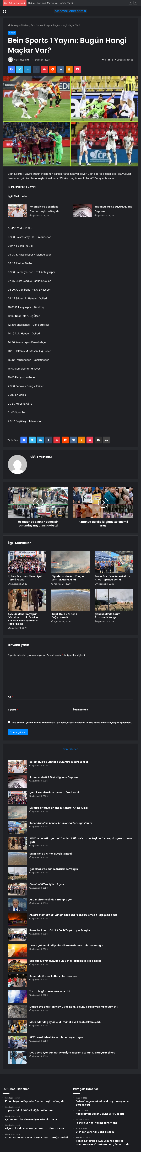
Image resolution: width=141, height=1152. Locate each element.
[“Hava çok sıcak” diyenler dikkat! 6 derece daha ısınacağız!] (17, 950)
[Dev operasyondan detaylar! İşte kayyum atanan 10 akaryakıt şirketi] (17, 1057)
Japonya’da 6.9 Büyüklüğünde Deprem (53, 777)
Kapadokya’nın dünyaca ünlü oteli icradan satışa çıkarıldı (65, 961)
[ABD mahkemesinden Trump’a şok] (17, 904)
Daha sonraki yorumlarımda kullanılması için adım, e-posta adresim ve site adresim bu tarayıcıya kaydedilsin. (71, 722)
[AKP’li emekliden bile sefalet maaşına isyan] (17, 1042)
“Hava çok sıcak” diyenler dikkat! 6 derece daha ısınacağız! (66, 945)
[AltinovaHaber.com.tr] (70, 11)
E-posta (13, 709)
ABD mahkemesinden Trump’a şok (50, 899)
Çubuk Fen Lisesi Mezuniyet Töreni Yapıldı (50, 3)
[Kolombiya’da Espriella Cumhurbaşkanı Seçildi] (17, 210)
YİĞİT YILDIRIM (21, 59)
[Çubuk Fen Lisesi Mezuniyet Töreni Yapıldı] (27, 562)
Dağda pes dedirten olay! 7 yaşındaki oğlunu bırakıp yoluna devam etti (73, 1006)
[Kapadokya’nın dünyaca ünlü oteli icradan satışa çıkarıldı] (17, 965)
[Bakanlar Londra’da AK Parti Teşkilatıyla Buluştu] (17, 934)
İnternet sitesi (80, 709)
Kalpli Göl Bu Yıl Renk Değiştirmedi (64, 615)
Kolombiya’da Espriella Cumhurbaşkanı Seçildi (58, 762)
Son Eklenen (70, 749)
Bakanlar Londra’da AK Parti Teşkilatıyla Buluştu (59, 930)
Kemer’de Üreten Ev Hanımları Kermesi (53, 976)
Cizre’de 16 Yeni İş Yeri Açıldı (46, 884)
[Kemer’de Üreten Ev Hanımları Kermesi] (17, 980)
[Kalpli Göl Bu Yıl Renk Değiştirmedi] (70, 600)
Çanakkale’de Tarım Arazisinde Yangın (107, 615)
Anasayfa (15, 25)
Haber (25, 25)
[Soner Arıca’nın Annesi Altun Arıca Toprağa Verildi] (114, 562)
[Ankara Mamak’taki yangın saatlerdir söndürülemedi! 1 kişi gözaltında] (17, 919)
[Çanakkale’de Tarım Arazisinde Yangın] (114, 600)
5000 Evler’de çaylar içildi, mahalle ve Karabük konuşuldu (65, 1022)
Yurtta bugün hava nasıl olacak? (49, 991)
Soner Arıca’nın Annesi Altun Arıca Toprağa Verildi (112, 578)
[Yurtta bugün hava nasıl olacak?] (17, 996)
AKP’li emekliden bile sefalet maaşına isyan (56, 1037)
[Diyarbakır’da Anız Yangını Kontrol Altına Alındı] (70, 562)
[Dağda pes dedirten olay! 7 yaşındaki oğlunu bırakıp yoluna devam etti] (17, 1011)
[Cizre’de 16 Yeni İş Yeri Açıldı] (17, 889)
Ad (10, 696)
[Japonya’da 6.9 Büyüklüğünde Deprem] (82, 210)
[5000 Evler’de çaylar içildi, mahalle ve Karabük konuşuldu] (17, 1026)
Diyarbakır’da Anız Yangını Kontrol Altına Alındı (67, 578)
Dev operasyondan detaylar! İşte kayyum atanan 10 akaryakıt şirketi (72, 1052)
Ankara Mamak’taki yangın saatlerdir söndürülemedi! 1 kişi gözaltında (73, 915)
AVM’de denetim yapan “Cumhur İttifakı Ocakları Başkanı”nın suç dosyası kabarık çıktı (24, 619)
